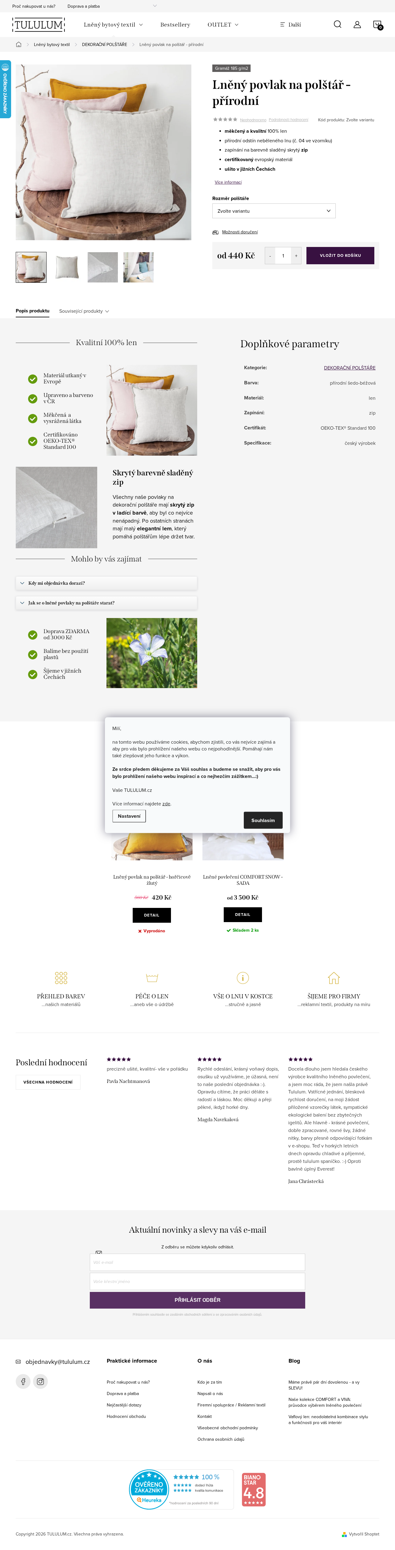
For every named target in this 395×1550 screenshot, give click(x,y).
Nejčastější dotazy (124, 1405)
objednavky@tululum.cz (58, 1361)
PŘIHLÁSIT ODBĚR (198, 1300)
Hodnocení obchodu (126, 1416)
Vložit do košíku (340, 255)
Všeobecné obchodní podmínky (228, 1428)
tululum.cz (40, 1381)
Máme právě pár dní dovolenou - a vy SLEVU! (324, 1385)
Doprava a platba (84, 6)
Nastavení (129, 815)
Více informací (228, 182)
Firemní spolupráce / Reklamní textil (231, 1405)
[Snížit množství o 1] (270, 255)
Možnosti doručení (240, 232)
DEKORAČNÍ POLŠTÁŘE (350, 367)
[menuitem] (113, 24)
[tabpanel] (152, 861)
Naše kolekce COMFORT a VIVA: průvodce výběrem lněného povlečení (325, 1402)
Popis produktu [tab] (32, 310)
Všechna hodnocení (48, 1082)
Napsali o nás (210, 1393)
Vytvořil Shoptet (364, 1534)
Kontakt (205, 1416)
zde (166, 803)
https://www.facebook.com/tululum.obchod (23, 1381)
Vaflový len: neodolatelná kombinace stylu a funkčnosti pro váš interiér (328, 1420)
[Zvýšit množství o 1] (296, 255)
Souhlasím (263, 820)
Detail (152, 915)
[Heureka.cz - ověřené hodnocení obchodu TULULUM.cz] (181, 1488)
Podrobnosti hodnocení (288, 119)
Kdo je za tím (210, 1382)
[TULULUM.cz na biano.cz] (253, 1488)
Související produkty (81, 310)
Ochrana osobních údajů (221, 1439)
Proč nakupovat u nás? (33, 6)
